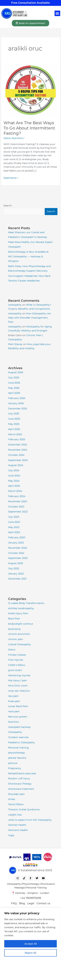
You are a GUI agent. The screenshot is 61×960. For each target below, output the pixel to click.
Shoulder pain (16, 794)
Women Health (17, 825)
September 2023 (18, 511)
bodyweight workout (20, 623)
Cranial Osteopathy (19, 644)
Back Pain (14, 618)
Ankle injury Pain (18, 613)
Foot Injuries (15, 659)
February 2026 (16, 398)
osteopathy (15, 304)
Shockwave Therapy (20, 783)
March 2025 (15, 434)
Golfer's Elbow (16, 665)
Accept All (30, 943)
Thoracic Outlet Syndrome (23, 809)
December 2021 (17, 578)
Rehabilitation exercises (22, 773)
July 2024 (13, 470)
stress (11, 799)
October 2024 (16, 455)
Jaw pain (13, 696)
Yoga (11, 835)
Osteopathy (15, 732)
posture (12, 763)
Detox (7, 138)
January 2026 (16, 403)
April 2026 (14, 393)
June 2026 (14, 382)
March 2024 (15, 491)
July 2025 (13, 413)
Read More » (11, 177)
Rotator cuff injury (19, 778)
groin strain (15, 670)
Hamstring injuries (19, 675)
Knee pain (14, 701)
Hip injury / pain (17, 680)
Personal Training (18, 747)
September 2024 (18, 460)
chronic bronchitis (19, 634)
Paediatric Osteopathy (21, 742)
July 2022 (13, 568)
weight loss (15, 814)
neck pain (13, 711)
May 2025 (13, 424)
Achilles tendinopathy (21, 608)
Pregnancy (14, 768)
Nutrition (17, 138)
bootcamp (14, 629)
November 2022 (17, 547)
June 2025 (14, 418)
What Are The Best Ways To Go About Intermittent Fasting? (29, 128)
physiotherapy (16, 752)
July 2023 (13, 516)
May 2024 (13, 480)
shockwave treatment (21, 789)
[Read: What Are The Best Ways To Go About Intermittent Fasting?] (30, 90)
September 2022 (18, 558)
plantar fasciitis (17, 758)
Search (8, 205)
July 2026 (13, 377)
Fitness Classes (17, 654)
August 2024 (15, 465)
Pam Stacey (15, 344)
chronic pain (15, 639)
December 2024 (17, 444)
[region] (30, 934)
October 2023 (16, 506)
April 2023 (14, 532)
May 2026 (13, 388)
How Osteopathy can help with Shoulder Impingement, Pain (29, 317)
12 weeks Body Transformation (26, 603)
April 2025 (14, 429)
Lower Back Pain (18, 706)
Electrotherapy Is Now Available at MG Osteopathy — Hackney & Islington (28, 256)
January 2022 (16, 573)
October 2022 (16, 553)
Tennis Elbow (16, 804)
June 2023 (14, 522)
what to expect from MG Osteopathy (30, 820)
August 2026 (15, 372)
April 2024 (14, 485)
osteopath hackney (19, 727)
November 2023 (17, 501)
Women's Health (18, 830)
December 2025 (17, 408)
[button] (57, 13)
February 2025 (16, 439)
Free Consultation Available (30, 2)
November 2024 (17, 449)
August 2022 (15, 563)
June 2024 (14, 475)
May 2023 (13, 527)
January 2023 (16, 542)
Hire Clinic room (18, 685)
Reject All (30, 952)
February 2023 (16, 537)
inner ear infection (19, 690)
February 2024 (16, 496)
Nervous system (17, 716)
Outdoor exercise (18, 737)
